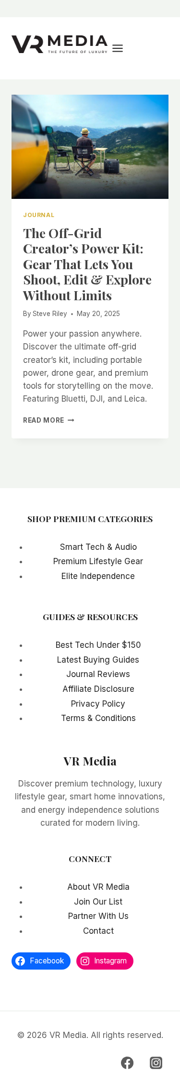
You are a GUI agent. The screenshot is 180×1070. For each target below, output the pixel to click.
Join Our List (98, 901)
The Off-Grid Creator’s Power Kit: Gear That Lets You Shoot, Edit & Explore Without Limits (87, 264)
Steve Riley (50, 313)
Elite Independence (98, 576)
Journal (38, 214)
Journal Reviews (98, 674)
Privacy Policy (98, 704)
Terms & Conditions (98, 718)
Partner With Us (98, 916)
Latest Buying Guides (98, 660)
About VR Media (98, 887)
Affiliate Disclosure (98, 689)
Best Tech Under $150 (98, 645)
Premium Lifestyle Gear (98, 561)
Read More (48, 420)
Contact (98, 931)
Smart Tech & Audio (98, 547)
